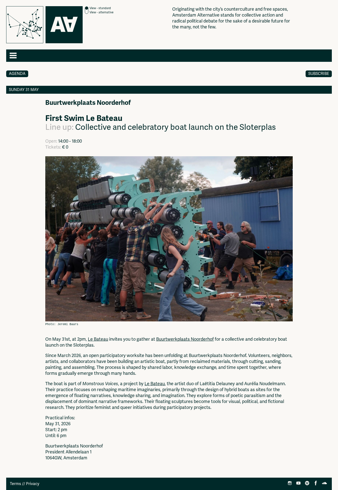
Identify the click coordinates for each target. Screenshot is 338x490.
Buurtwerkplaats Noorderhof (185, 339)
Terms (15, 483)
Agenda (17, 73)
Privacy (32, 483)
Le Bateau (98, 339)
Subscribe (318, 73)
